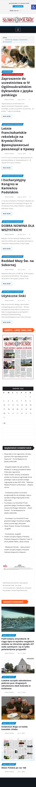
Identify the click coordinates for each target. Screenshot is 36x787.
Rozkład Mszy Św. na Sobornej (17, 263)
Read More (7, 116)
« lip (4, 423)
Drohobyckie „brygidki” (13, 534)
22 (26, 409)
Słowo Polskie (9, 99)
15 (26, 405)
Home (5, 37)
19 (13, 409)
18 (9, 409)
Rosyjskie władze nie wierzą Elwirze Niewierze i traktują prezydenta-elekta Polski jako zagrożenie (17, 469)
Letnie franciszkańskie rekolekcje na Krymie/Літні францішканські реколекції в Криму (17, 138)
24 (4, 413)
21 (22, 409)
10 (4, 405)
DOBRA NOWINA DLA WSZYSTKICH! (17, 228)
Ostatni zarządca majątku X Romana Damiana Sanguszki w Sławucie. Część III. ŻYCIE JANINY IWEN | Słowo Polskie (18, 539)
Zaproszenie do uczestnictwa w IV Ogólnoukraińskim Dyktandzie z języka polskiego (17, 86)
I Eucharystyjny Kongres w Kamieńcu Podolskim (13, 186)
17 (4, 409)
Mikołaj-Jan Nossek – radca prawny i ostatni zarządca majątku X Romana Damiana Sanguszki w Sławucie (17, 549)
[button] (33, 7)
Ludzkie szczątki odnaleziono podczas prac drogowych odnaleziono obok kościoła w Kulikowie (16, 684)
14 (22, 405)
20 (17, 409)
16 (30, 405)
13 (17, 405)
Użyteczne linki (13, 296)
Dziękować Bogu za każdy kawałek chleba (14, 728)
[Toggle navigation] (18, 30)
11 (9, 405)
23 (30, 409)
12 (13, 405)
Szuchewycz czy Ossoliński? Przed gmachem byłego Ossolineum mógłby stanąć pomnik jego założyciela (17, 520)
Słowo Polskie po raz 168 (13, 767)
